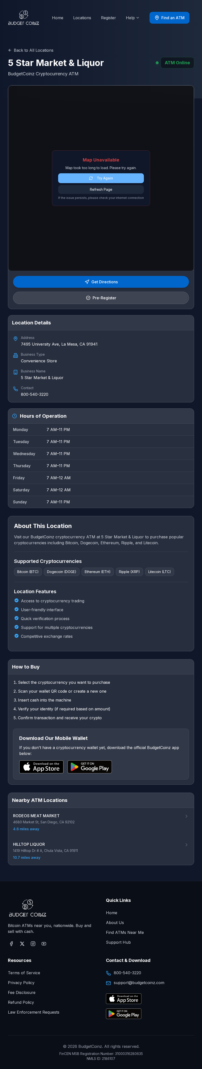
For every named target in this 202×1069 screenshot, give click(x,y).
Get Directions (104, 281)
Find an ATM (173, 17)
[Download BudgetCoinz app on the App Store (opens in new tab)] (123, 999)
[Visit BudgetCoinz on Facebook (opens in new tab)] (11, 943)
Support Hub (118, 942)
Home (57, 17)
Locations (82, 17)
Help (130, 17)
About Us (115, 922)
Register (108, 17)
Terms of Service (24, 972)
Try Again (105, 178)
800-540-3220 (127, 972)
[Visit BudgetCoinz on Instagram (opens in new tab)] (33, 943)
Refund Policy (21, 1002)
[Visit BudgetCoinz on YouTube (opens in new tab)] (43, 943)
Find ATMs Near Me (125, 932)
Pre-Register (104, 297)
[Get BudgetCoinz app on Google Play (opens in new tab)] (123, 1014)
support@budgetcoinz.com (139, 982)
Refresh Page (101, 189)
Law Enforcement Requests (33, 1012)
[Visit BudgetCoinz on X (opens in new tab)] (22, 943)
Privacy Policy (21, 982)
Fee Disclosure (21, 992)
